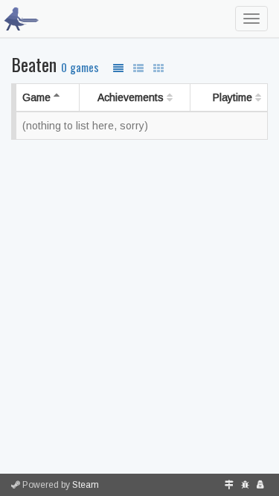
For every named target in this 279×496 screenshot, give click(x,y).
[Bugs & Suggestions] (245, 485)
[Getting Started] (229, 485)
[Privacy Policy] (260, 485)
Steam (85, 485)
